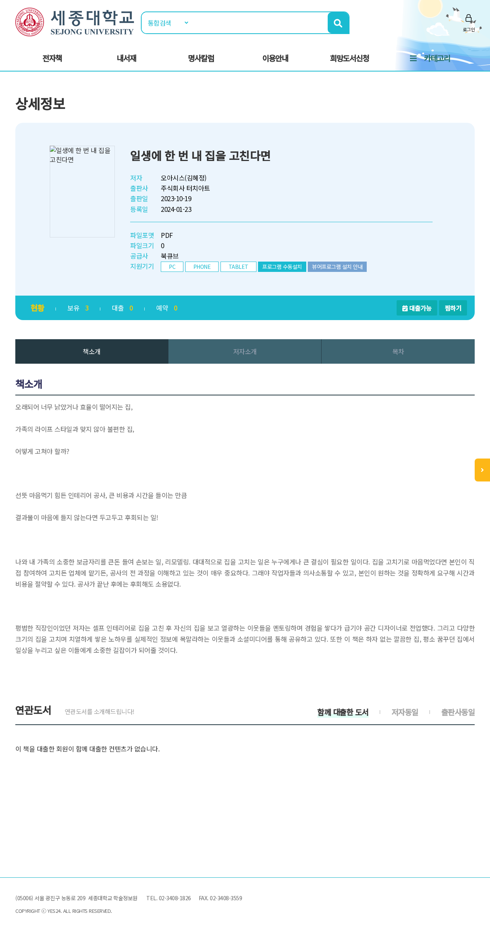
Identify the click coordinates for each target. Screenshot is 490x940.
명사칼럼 (201, 57)
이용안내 (275, 57)
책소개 (92, 351)
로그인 (469, 29)
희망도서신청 (349, 57)
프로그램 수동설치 (282, 266)
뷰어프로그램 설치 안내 (337, 266)
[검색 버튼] (338, 22)
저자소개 (245, 351)
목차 (398, 351)
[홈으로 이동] (74, 21)
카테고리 (437, 57)
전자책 (52, 57)
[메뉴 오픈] (482, 470)
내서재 (126, 57)
